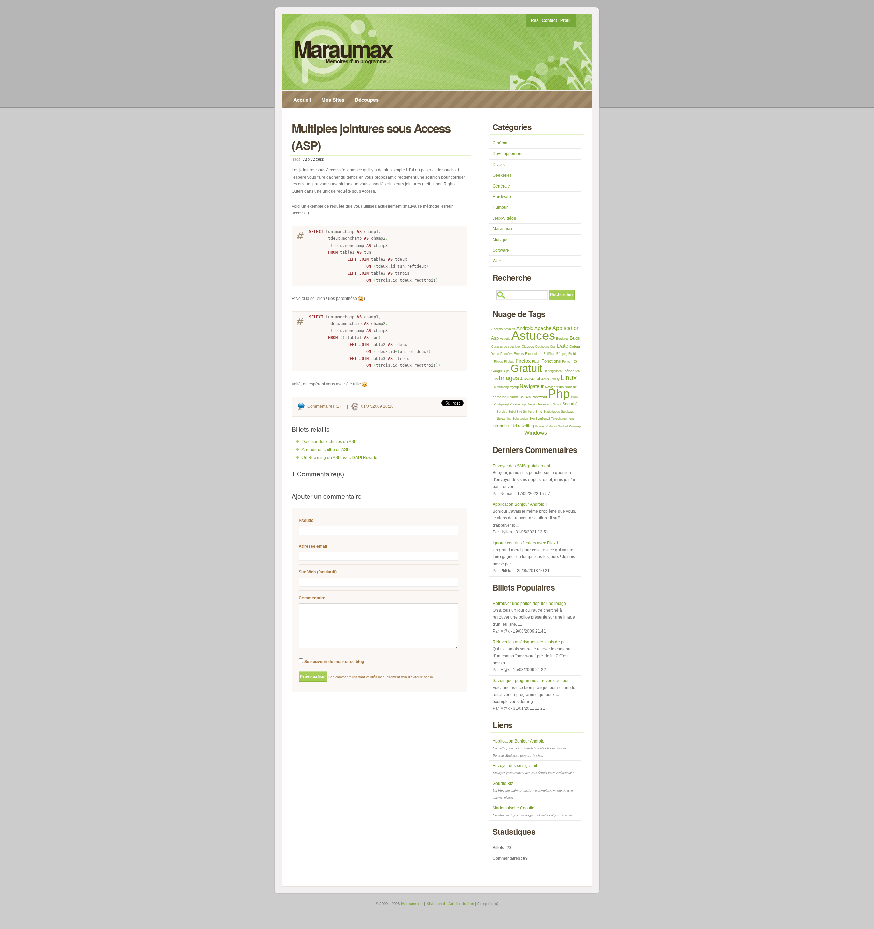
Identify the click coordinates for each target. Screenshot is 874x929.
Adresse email (313, 546)
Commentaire (312, 598)
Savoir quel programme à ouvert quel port (531, 680)
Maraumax (342, 48)
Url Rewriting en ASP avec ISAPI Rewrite (339, 457)
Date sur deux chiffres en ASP (329, 441)
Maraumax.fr (412, 903)
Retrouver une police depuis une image (529, 603)
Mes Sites (332, 99)
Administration (461, 903)
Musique (501, 239)
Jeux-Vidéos (504, 218)
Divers (499, 164)
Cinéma (500, 143)
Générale (501, 186)
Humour (500, 207)
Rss (535, 20)
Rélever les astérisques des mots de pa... (531, 642)
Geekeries (502, 175)
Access (317, 159)
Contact (549, 20)
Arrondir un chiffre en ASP (326, 449)
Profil (565, 20)
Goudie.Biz (533, 790)
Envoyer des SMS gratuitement (521, 465)
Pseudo (306, 520)
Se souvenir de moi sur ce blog (333, 661)
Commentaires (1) (324, 406)
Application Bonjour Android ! (520, 504)
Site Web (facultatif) (318, 572)
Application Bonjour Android (530, 748)
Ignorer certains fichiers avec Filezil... (527, 543)
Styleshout (435, 903)
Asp (306, 159)
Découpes (367, 99)
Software (501, 250)
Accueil (302, 99)
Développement (507, 153)
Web (497, 261)
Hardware (502, 196)
